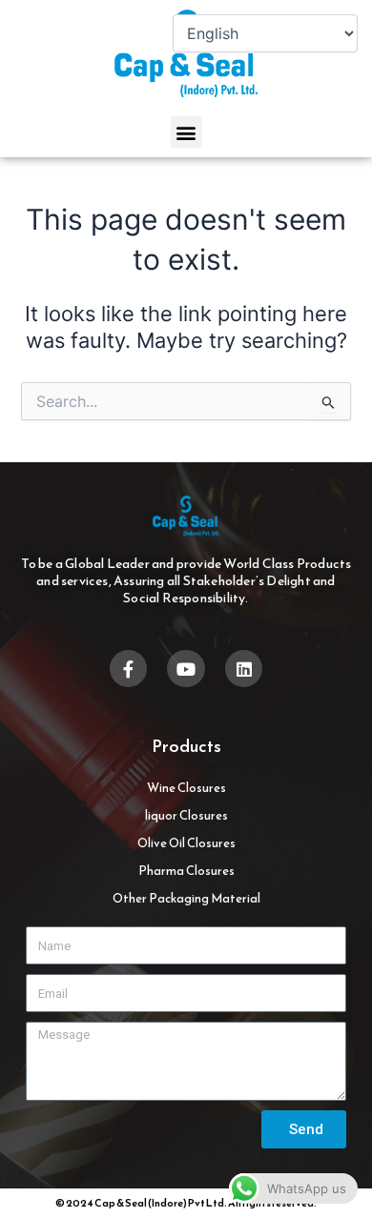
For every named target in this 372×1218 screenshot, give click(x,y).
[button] (186, 132)
